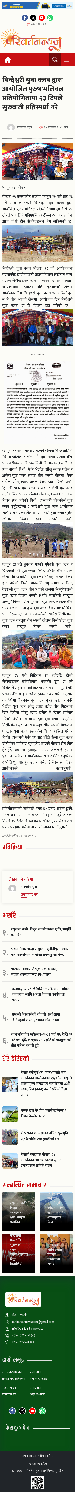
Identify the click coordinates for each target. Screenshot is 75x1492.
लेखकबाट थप (29, 894)
